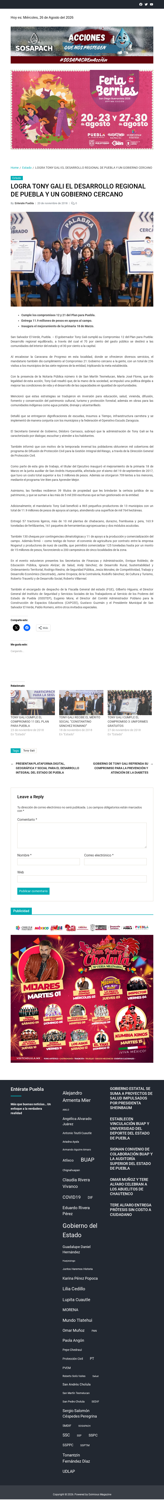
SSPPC (68, 1445)
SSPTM (84, 1445)
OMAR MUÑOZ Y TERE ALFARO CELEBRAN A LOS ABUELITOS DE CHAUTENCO (129, 1186)
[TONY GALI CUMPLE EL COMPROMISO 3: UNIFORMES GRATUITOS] (130, 702)
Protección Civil (73, 1358)
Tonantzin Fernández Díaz (76, 1458)
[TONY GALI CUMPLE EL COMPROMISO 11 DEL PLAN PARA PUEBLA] (33, 702)
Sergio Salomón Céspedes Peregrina (80, 1414)
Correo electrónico (99, 855)
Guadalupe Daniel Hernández (77, 1249)
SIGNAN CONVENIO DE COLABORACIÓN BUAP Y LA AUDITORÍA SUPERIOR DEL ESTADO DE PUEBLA (131, 1158)
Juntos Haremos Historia (78, 1269)
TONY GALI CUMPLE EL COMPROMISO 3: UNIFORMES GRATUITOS (128, 721)
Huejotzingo (69, 1260)
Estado (16, 178)
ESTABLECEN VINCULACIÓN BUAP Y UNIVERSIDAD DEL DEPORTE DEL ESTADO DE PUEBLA (129, 1128)
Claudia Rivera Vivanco (76, 1183)
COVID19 (72, 1197)
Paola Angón (73, 1340)
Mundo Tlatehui (77, 1320)
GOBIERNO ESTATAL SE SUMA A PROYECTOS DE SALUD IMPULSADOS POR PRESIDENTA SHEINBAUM (131, 1098)
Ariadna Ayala (71, 1141)
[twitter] (146, 4)
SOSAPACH (84, 1426)
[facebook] (141, 4)
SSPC (93, 1435)
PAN (94, 1330)
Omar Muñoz (74, 1330)
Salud (95, 1376)
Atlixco (68, 1160)
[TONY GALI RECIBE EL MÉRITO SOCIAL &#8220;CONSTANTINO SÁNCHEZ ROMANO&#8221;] (81, 702)
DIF (90, 1198)
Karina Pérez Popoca (80, 1278)
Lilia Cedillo (74, 1288)
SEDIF (95, 1401)
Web (20, 872)
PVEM (67, 1368)
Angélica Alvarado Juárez (77, 1121)
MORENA (70, 1310)
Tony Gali (29, 750)
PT (92, 1359)
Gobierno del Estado (80, 1230)
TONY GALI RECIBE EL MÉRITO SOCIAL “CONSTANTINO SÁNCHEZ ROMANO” (79, 721)
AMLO (66, 1109)
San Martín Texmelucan (76, 1393)
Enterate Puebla (24, 203)
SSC (66, 1435)
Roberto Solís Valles (74, 1376)
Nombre (24, 855)
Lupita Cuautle (76, 1299)
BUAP (87, 1160)
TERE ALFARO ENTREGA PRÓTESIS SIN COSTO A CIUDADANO (130, 1210)
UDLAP (69, 1471)
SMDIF (67, 1425)
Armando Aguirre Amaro (77, 1149)
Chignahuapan (71, 1170)
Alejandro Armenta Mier (77, 1096)
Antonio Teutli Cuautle (77, 1133)
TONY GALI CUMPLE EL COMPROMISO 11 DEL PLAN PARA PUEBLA (30, 721)
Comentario (27, 820)
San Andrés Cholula (77, 1384)
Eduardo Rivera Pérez (76, 1210)
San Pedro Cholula (74, 1401)
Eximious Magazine (100, 1494)
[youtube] (151, 4)
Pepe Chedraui (72, 1349)
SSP (79, 1435)
